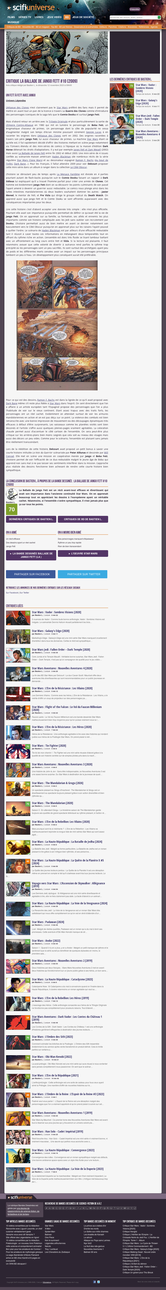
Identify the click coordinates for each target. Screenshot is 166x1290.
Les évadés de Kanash (94, 1234)
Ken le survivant (52, 1240)
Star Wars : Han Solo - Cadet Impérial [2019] (57, 1131)
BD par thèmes (65, 26)
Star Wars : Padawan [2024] (48, 922)
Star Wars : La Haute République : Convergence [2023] (63, 1150)
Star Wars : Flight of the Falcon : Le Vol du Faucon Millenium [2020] (67, 708)
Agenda (154, 26)
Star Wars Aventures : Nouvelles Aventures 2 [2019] (62, 961)
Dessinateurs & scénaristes (86, 26)
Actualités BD (28, 26)
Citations (122, 26)
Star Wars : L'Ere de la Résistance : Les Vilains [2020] (62, 688)
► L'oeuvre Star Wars (83, 553)
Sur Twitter (24, 592)
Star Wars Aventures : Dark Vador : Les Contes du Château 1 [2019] (67, 1018)
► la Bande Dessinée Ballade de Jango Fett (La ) (31, 555)
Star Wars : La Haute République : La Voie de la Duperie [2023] (68, 1169)
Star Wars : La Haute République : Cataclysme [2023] (62, 979)
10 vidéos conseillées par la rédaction (22, 1225)
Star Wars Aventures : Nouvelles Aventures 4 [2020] (62, 668)
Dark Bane (20, 163)
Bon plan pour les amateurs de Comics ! (23, 1249)
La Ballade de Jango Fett (31, 153)
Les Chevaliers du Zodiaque (57, 1252)
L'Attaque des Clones (17, 107)
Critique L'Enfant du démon (135, 1263)
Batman (48, 1234)
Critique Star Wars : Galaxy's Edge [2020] (141, 1249)
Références (144, 26)
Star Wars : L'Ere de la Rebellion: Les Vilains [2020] (61, 822)
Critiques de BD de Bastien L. (83, 519)
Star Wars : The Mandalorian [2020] (52, 803)
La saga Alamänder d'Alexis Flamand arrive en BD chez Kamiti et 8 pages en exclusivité (23, 1257)
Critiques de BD (14, 26)
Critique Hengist (130, 1231)
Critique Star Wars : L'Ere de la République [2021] (136, 1259)
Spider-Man (50, 1231)
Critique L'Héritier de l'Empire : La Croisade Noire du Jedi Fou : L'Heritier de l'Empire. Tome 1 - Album (141, 1237)
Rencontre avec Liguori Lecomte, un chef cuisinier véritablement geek (24, 1230)
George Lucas (93, 132)
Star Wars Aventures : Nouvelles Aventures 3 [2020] (62, 764)
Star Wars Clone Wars (29, 160)
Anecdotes (132, 26)
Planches (112, 26)
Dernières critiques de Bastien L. (31, 519)
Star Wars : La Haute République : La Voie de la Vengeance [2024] (69, 903)
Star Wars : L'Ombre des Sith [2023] (52, 1037)
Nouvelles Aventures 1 (94, 1249)
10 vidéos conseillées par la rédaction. (23, 1240)
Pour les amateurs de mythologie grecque (24, 1252)
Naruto (48, 1246)
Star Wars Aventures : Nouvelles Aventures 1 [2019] (62, 1113)
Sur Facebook (12, 592)
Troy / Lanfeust (51, 1249)
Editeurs (103, 26)
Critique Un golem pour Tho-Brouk (138, 1272)
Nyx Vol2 (88, 1243)
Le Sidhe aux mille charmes (96, 1231)
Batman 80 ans (90, 1252)
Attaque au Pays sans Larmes (97, 1240)
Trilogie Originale (58, 121)
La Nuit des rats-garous (94, 1246)
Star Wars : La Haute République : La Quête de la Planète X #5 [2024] (68, 861)
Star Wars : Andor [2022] (46, 941)
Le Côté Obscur (78, 167)
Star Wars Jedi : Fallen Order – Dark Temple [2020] (61, 649)
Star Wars (62, 107)
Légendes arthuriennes (55, 1243)
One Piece (49, 1237)
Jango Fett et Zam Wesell (87, 149)
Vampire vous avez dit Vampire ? (20, 1234)
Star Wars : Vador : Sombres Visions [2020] (56, 612)
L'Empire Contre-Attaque (19, 125)
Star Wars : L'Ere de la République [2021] (55, 1075)
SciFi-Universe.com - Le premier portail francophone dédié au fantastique (31, 8)
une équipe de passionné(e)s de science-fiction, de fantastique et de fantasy (23, 1211)
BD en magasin (42, 26)
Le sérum (88, 1237)
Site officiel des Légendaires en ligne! (22, 1237)
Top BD (54, 26)
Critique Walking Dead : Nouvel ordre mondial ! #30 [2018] (139, 1253)
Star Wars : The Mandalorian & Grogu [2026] (57, 783)
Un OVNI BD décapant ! (16, 1263)
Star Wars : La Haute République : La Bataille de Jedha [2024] (67, 842)
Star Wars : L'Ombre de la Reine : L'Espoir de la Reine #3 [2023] (68, 1094)
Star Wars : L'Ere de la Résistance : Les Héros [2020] (62, 727)
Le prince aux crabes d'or (95, 1225)
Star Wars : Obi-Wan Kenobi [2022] (52, 1057)
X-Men (48, 1228)
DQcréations (47, 1282)
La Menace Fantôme (68, 174)
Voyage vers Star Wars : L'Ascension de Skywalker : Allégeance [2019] (68, 884)
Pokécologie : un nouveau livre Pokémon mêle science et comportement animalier (24, 1244)
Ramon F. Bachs (85, 160)
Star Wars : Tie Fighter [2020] (49, 745)
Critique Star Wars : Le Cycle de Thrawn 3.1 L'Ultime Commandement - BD (140, 1244)
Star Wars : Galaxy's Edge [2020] (51, 631)
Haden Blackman (61, 156)
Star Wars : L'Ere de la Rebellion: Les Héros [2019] (60, 998)
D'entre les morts (91, 1228)
